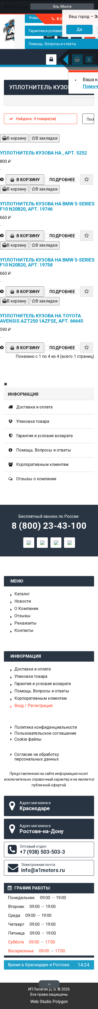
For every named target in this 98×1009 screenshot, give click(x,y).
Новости (22, 601)
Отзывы (22, 616)
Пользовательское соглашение (45, 733)
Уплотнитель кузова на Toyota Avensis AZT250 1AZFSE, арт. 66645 (41, 318)
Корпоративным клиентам (41, 464)
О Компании (26, 608)
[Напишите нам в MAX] (28, 542)
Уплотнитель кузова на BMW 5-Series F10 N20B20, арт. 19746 (47, 206)
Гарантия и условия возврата (44, 435)
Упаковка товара (32, 421)
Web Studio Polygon (49, 1001)
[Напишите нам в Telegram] (42, 542)
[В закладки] (86, 179)
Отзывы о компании (35, 478)
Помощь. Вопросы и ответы (52, 44)
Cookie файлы (28, 739)
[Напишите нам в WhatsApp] (55, 542)
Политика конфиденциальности (45, 727)
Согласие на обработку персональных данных (36, 757)
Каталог (22, 594)
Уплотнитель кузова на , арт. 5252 (43, 153)
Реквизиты (25, 623)
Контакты (23, 630)
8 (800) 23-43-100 (49, 525)
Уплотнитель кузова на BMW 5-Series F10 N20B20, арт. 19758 (47, 262)
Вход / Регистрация (33, 705)
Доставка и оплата (34, 407)
